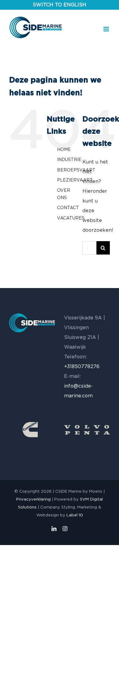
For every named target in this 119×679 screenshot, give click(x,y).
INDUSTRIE (69, 160)
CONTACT (68, 208)
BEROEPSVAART (76, 170)
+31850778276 (81, 366)
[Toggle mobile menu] (106, 29)
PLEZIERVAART (75, 180)
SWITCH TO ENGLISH (59, 4)
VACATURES (71, 218)
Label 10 (75, 515)
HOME (64, 150)
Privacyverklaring (33, 499)
